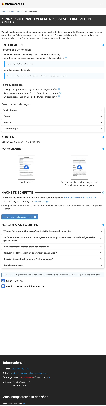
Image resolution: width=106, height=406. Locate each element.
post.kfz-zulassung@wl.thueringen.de (25, 286)
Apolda (19, 11)
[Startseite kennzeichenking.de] (13, 4)
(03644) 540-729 (14, 281)
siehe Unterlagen (42, 201)
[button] (102, 4)
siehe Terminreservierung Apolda (80, 197)
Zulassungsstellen (7, 11)
